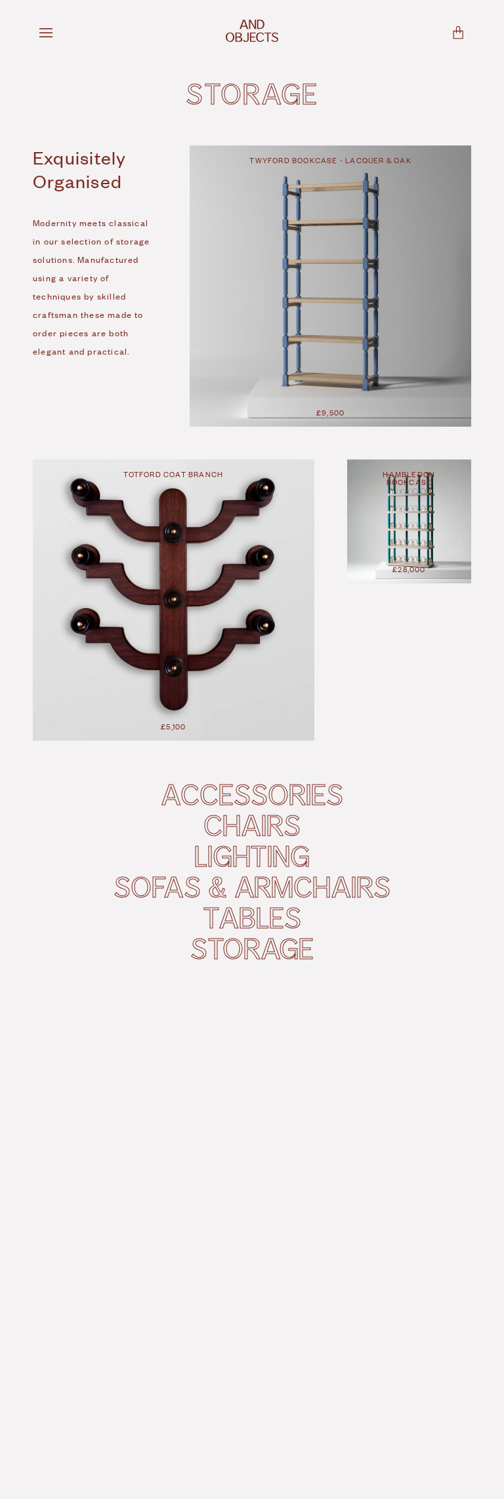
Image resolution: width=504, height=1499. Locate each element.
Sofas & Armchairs (252, 886)
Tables (252, 917)
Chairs (251, 824)
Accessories (252, 793)
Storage (251, 947)
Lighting (252, 855)
